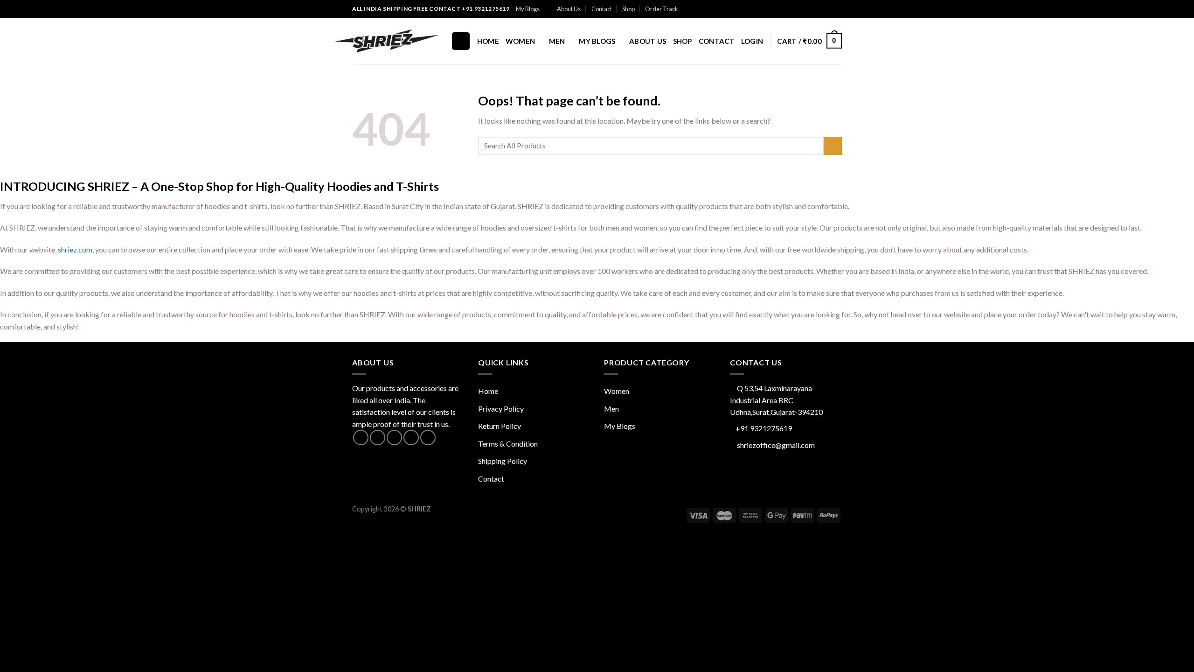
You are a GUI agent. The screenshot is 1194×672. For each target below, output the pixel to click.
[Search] (461, 41)
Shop (628, 9)
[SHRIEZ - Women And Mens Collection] (391, 41)
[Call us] (819, 9)
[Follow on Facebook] (792, 9)
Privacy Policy (501, 408)
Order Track (661, 9)
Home (488, 41)
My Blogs (528, 9)
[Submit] (833, 146)
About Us (569, 9)
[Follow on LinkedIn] (837, 9)
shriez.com (75, 249)
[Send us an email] (810, 9)
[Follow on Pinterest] (828, 9)
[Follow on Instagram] (802, 9)
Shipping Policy (502, 460)
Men (557, 41)
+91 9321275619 (764, 428)
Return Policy (499, 425)
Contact (601, 9)
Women (520, 41)
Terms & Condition (508, 443)
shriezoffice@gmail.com (776, 445)
